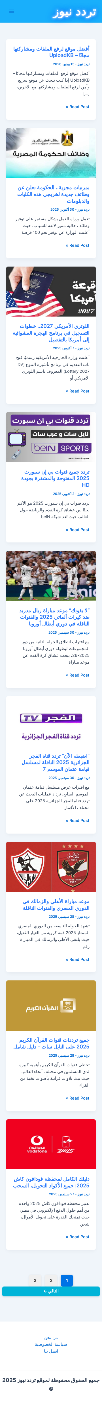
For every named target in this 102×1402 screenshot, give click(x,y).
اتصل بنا (51, 1351)
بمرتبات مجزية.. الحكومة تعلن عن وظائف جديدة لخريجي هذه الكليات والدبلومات (53, 194)
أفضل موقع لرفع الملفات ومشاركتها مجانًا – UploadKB (51, 51)
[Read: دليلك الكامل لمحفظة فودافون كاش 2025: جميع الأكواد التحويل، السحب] (50, 1143)
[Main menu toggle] (12, 11)
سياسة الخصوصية (51, 1344)
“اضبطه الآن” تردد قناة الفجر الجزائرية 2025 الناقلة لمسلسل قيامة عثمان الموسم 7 (56, 762)
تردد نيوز (74, 11)
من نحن (51, 1337)
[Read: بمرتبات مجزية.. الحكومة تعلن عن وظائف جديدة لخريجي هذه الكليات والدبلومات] (50, 152)
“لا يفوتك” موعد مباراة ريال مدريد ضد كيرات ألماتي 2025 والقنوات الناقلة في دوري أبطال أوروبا (54, 617)
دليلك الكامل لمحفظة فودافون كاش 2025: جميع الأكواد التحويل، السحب (51, 1182)
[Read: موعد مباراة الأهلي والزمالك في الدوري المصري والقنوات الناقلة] (50, 866)
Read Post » (78, 107)
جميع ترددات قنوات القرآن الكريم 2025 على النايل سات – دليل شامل (51, 1043)
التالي (51, 1291)
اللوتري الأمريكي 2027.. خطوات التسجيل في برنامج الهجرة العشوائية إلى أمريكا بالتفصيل (51, 332)
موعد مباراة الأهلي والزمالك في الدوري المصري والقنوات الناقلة (56, 904)
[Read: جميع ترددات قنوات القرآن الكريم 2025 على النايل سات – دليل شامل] (50, 1005)
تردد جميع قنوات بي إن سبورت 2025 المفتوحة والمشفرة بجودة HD (55, 478)
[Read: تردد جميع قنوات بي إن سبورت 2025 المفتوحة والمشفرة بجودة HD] (50, 436)
